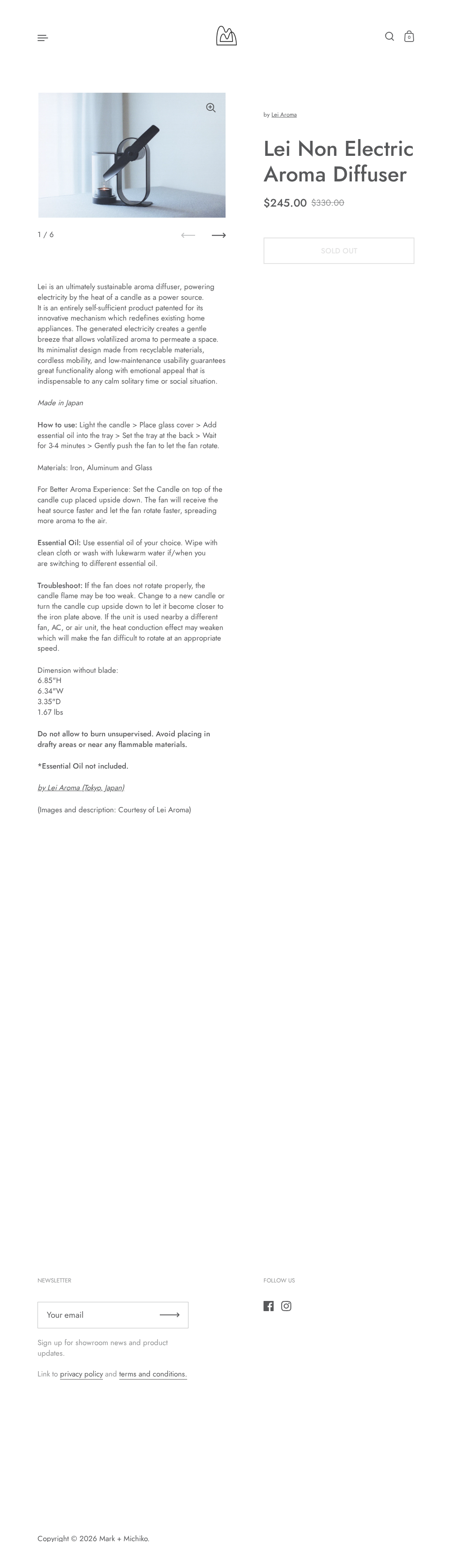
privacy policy (81, 1374)
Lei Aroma (284, 114)
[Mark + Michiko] (226, 37)
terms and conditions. (153, 1374)
